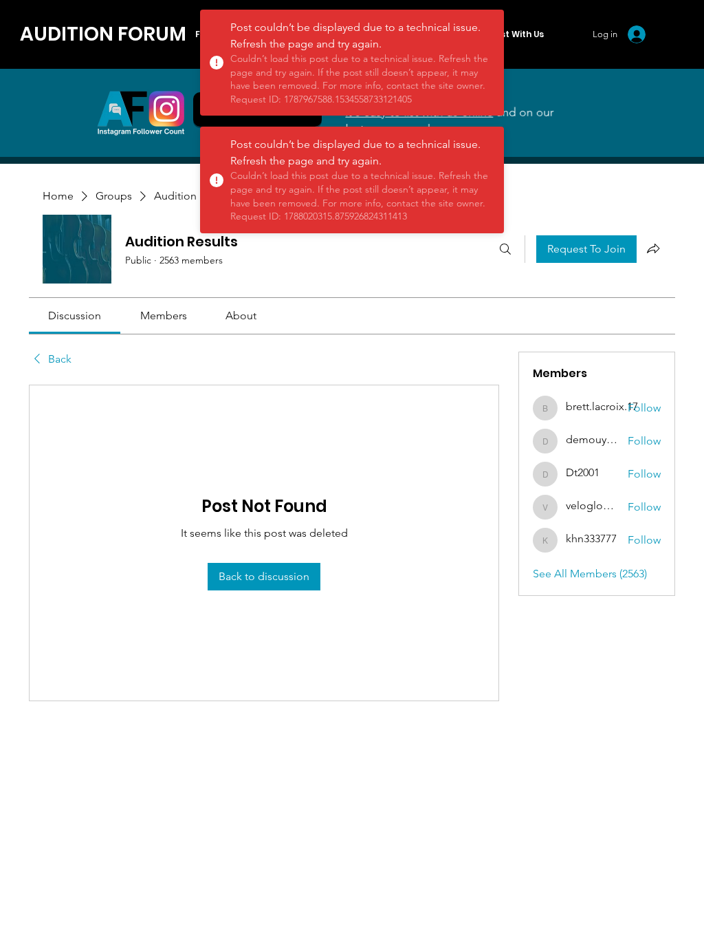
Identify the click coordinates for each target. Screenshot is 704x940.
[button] (519, 34)
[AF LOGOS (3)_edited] (141, 113)
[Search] (505, 249)
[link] (74, 315)
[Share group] (653, 248)
